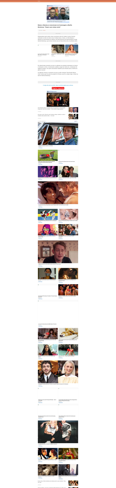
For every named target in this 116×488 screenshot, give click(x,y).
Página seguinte (58, 88)
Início (39, 1)
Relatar (44, 30)
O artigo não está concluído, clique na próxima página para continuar (58, 85)
